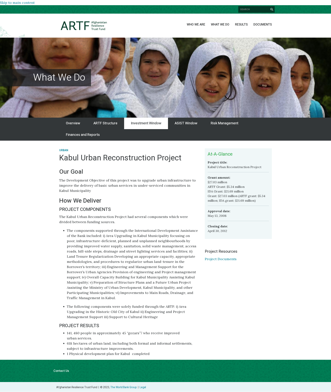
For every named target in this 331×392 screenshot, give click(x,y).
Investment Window (146, 123)
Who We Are (196, 24)
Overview (73, 123)
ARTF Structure (105, 123)
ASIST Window (186, 123)
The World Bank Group (123, 387)
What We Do (220, 24)
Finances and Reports (83, 134)
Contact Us (61, 371)
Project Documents (221, 259)
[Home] (83, 25)
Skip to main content (17, 2)
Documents (262, 24)
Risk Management (224, 123)
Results (241, 24)
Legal (143, 387)
